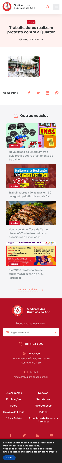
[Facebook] (12, 435)
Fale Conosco (43, 405)
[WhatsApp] (39, 435)
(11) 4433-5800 (34, 343)
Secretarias (43, 399)
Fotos (13, 405)
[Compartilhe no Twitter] (38, 93)
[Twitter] (25, 435)
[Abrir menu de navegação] (56, 7)
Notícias (43, 392)
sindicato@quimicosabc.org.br (31, 376)
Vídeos (43, 412)
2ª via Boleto (14, 418)
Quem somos (14, 392)
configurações (49, 451)
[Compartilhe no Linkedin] (47, 93)
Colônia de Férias (13, 412)
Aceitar (9, 457)
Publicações (13, 399)
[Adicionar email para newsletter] (55, 332)
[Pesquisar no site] (47, 7)
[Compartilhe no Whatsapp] (57, 93)
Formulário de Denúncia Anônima (43, 420)
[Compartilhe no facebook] (29, 93)
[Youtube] (51, 435)
